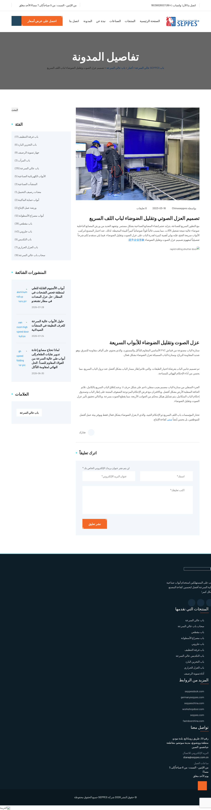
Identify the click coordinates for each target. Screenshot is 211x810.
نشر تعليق (95, 524)
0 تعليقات (141, 208)
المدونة (87, 21)
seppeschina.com (194, 703)
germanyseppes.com (192, 697)
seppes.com (197, 714)
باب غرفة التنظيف (28, 136)
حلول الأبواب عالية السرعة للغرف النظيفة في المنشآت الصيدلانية (48, 325)
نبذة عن (101, 21)
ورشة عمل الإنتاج (27, 207)
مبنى (170, 419)
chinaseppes (179, 208)
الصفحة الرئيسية (150, 21)
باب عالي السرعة (29, 168)
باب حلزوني (25, 231)
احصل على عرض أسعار (42, 21)
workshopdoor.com (193, 708)
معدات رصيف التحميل (29, 191)
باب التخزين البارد (27, 144)
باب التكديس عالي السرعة (190, 655)
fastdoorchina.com (193, 720)
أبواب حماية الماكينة (28, 199)
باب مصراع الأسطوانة (192, 637)
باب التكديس (24, 239)
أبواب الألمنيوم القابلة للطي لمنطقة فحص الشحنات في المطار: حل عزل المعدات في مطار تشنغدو (48, 294)
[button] (105, 807)
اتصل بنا (74, 21)
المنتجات (130, 21)
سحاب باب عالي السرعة (32, 255)
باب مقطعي (25, 223)
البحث (15, 109)
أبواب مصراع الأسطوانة (31, 215)
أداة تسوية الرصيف (194, 673)
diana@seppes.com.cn (196, 757)
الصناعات (115, 21)
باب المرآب (24, 160)
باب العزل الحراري (28, 247)
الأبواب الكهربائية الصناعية (32, 176)
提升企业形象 (136, 239)
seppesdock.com (194, 691)
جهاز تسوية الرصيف (28, 152)
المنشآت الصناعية (27, 184)
